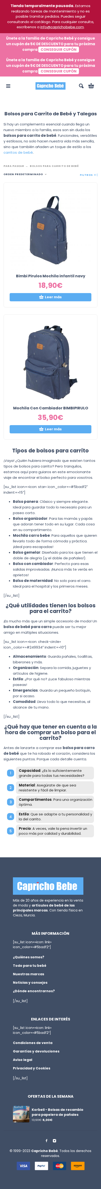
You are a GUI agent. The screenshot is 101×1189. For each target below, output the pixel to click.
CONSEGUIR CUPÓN (59, 49)
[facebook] (46, 1140)
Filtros (86, 175)
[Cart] (91, 86)
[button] (8, 86)
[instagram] (54, 1140)
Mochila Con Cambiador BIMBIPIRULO (50, 408)
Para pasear (14, 166)
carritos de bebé (18, 152)
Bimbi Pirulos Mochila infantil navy (50, 276)
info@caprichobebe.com (62, 26)
